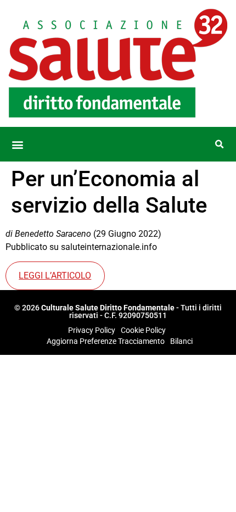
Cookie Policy (143, 330)
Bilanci (181, 341)
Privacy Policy (91, 330)
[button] (17, 144)
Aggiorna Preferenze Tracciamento (106, 341)
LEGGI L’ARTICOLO (55, 275)
